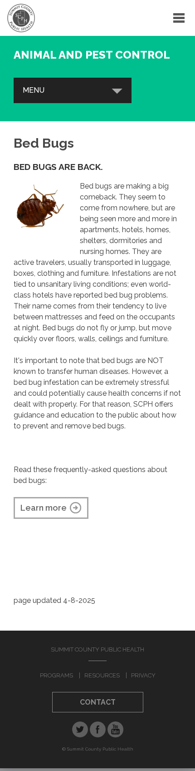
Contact (98, 702)
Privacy (143, 675)
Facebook (98, 729)
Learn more (43, 507)
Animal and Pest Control (92, 54)
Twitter (80, 729)
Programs (56, 675)
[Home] (21, 18)
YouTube (115, 729)
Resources (102, 675)
